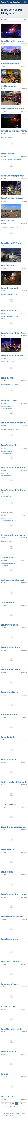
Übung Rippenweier (7, 602)
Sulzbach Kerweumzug (8, 804)
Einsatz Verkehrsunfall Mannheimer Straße (14, 422)
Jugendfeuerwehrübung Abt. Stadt (12, 175)
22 (24, 1104)
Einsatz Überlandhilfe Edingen (11, 243)
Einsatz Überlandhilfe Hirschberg (12, 1029)
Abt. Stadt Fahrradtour (8, 1006)
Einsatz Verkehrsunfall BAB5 (10, 647)
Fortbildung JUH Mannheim (10, 400)
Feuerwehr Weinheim (13, 1113)
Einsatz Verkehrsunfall (8, 1051)
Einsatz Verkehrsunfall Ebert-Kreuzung (14, 332)
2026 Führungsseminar (9, 85)
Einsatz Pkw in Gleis (8, 377)
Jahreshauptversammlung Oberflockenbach (14, 108)
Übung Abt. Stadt (7, 557)
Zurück (12, 1104)
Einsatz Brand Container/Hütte (11, 961)
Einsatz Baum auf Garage (9, 692)
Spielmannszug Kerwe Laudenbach (12, 579)
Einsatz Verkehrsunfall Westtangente (13, 894)
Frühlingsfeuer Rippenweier (10, 63)
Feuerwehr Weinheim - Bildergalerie (10, 2)
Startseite (4, 20)
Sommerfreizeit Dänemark (10, 714)
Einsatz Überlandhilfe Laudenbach (12, 41)
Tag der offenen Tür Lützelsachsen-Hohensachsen (14, 782)
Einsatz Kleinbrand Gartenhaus (11, 669)
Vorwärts (4, 1107)
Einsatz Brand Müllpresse (9, 984)
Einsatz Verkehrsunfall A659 (10, 445)
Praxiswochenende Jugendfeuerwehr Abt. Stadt (14, 535)
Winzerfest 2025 (7, 512)
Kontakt (18, 1117)
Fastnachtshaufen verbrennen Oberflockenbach (14, 130)
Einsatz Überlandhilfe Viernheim (12, 916)
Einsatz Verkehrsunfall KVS (10, 759)
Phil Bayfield (11, 1117)
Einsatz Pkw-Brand (7, 849)
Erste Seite (5, 1104)
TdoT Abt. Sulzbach (7, 1096)
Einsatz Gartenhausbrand (9, 624)
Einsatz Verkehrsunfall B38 (10, 310)
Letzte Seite (12, 1107)
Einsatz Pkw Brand (7, 265)
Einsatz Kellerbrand (7, 871)
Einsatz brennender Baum (9, 939)
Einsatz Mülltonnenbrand (9, 288)
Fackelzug (4, 1073)
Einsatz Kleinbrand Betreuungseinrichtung (14, 826)
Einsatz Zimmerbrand (8, 153)
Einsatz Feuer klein (7, 220)
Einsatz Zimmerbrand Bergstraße (12, 198)
